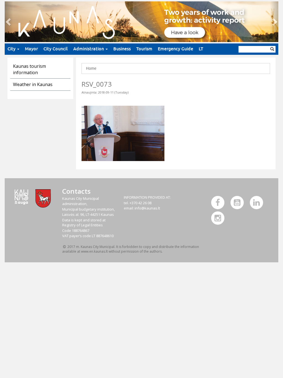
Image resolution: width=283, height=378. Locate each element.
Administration (89, 49)
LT (201, 49)
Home (91, 68)
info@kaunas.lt (147, 208)
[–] (141, 21)
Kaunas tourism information (29, 69)
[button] (9, 21)
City (12, 49)
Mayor (31, 49)
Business (122, 49)
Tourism (144, 49)
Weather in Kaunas (33, 84)
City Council (55, 49)
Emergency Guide (175, 49)
